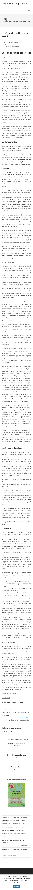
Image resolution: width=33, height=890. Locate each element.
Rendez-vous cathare (8, 837)
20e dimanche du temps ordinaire (11, 820)
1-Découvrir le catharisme (12, 47)
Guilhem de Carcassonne (12, 42)
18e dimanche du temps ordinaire (11, 849)
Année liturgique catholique (9, 827)
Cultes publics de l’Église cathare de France (13, 840)
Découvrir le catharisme (16, 743)
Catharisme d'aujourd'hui (14, 3)
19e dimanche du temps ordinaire (11, 834)
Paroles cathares (16, 767)
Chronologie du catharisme (16, 755)
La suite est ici (6, 698)
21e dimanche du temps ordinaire (11, 817)
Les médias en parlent (17, 808)
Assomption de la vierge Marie (10, 823)
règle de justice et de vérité (15, 702)
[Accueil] (2, 21)
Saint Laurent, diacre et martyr (10, 830)
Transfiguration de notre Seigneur (11, 846)
